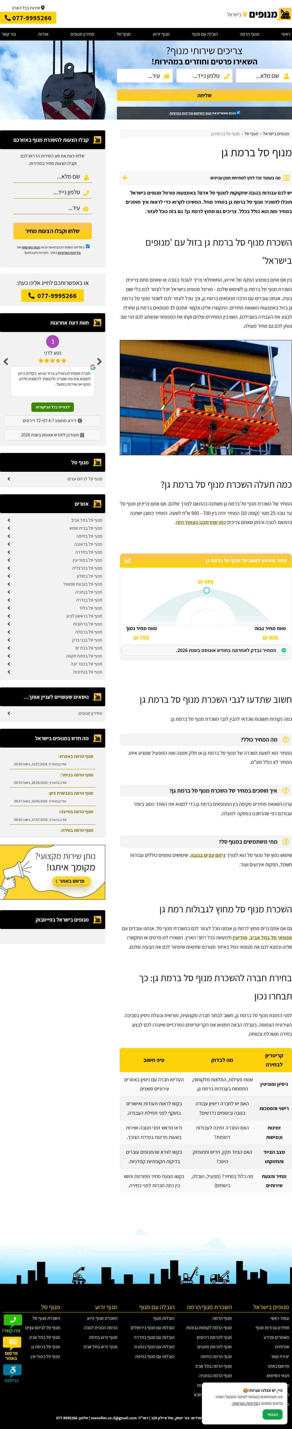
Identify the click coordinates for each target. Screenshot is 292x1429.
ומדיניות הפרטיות (181, 113)
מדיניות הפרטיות (69, 252)
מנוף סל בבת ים (89, 648)
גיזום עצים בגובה (208, 855)
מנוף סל (124, 34)
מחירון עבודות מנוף (272, 1328)
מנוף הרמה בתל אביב (213, 1366)
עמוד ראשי (279, 1318)
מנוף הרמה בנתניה (215, 1376)
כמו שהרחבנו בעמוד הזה (201, 522)
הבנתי (272, 1414)
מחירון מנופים (82, 34)
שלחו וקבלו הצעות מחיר (52, 231)
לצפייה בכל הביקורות (53, 407)
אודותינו (282, 1347)
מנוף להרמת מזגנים (214, 1347)
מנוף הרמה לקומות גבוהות (209, 1328)
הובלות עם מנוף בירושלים (153, 1328)
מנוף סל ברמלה (88, 632)
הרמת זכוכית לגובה (100, 1328)
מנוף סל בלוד (90, 608)
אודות (43, 34)
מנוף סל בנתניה (88, 592)
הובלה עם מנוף (205, 34)
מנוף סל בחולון (89, 576)
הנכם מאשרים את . (202, 113)
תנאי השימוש (203, 113)
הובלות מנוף (164, 1318)
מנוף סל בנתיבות (87, 672)
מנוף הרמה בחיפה (216, 1356)
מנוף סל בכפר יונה (86, 664)
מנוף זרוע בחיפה (103, 1337)
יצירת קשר (280, 1356)
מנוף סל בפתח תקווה (84, 656)
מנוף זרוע (161, 34)
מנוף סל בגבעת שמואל (82, 584)
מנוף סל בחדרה (88, 552)
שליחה (204, 95)
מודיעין (240, 937)
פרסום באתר (278, 1366)
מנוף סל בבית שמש (86, 528)
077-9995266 (56, 295)
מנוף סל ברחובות (87, 624)
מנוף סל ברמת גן (45, 1347)
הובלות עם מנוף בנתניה (154, 1347)
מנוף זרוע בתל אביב (100, 1347)
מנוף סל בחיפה (89, 536)
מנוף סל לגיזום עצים (85, 479)
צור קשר (9, 34)
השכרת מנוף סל (46, 1318)
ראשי (285, 34)
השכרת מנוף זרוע (102, 1318)
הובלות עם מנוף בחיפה (155, 1356)
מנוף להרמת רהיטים (214, 1337)
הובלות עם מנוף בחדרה (154, 1337)
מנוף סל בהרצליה (87, 568)
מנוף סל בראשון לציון (84, 616)
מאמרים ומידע (276, 1337)
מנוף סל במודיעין (87, 560)
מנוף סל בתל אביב (86, 520)
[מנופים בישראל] (258, 14)
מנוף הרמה (249, 34)
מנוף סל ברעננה (88, 544)
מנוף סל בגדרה (89, 600)
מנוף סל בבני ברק (87, 640)
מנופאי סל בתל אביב (271, 937)
